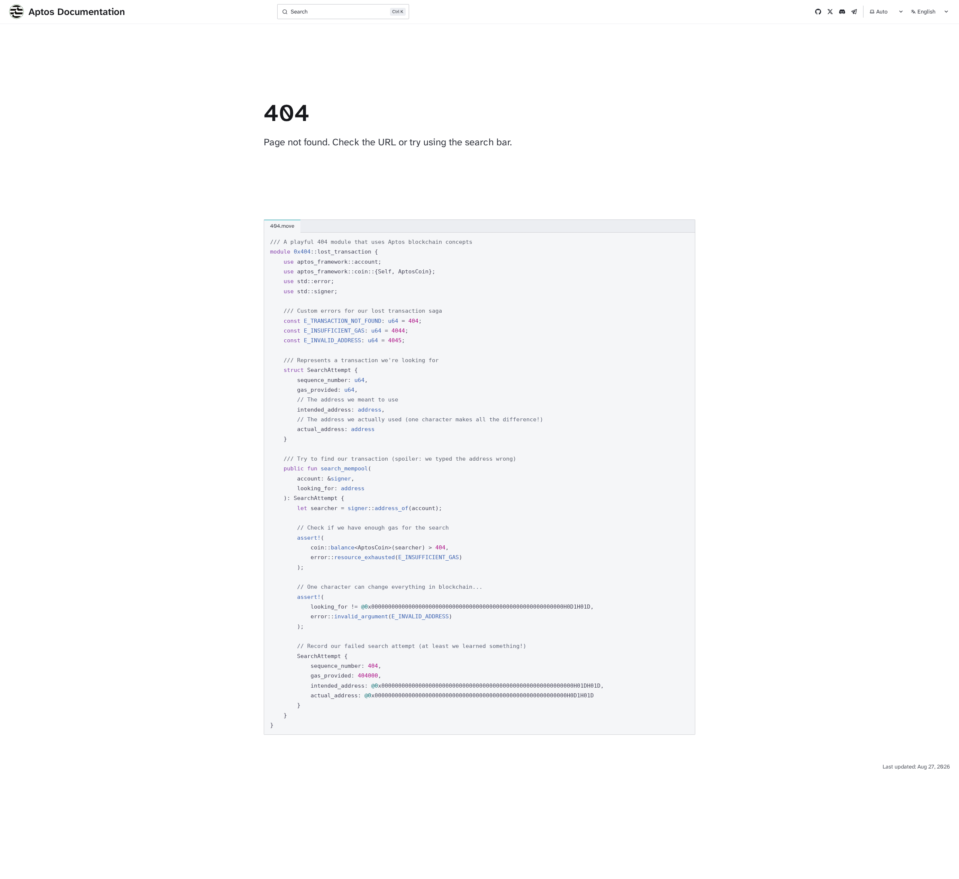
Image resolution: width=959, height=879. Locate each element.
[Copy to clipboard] (686, 241)
